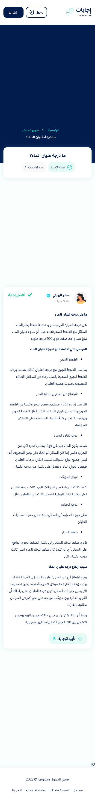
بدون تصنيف (30, 129)
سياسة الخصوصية (36, 790)
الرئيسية (53, 129)
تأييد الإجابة (64, 638)
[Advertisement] (47, 79)
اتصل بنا (17, 790)
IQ (93, 764)
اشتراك (13, 12)
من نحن (78, 790)
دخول (39, 12)
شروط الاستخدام (59, 790)
